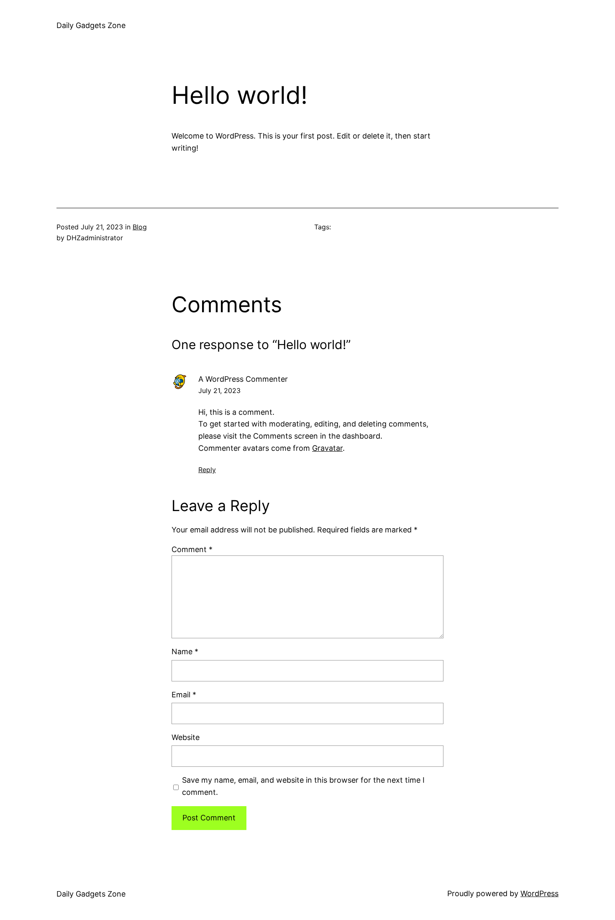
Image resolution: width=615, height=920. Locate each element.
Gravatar (327, 448)
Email (184, 694)
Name (185, 651)
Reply (207, 469)
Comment (192, 549)
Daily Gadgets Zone (91, 25)
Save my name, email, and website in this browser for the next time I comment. (303, 786)
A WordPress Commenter (243, 379)
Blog (140, 227)
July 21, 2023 (219, 390)
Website (186, 737)
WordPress (539, 893)
